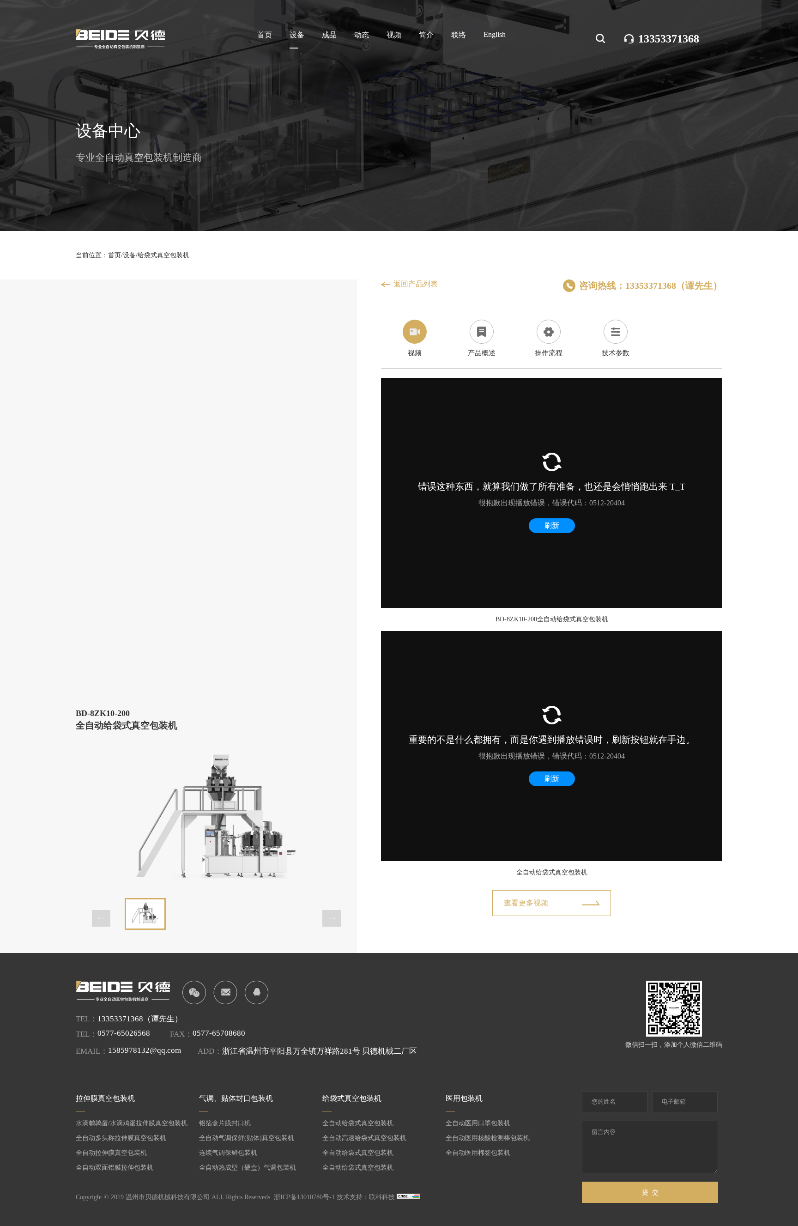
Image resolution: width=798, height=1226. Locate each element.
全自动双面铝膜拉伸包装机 (114, 1167)
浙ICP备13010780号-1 (304, 1197)
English (495, 34)
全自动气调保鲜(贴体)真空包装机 (246, 1138)
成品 (329, 35)
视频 (394, 35)
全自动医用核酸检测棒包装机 (488, 1138)
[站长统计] (408, 1197)
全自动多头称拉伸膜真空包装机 (121, 1138)
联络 (458, 35)
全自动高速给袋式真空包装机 (364, 1138)
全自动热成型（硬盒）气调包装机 (247, 1167)
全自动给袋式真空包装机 (357, 1123)
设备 (297, 35)
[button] (101, 918)
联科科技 (382, 1197)
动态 (361, 35)
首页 (264, 35)
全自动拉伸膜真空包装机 (111, 1152)
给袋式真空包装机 (163, 255)
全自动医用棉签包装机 (478, 1152)
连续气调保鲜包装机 (228, 1152)
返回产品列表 (415, 284)
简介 (426, 35)
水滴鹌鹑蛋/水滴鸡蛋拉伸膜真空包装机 (131, 1123)
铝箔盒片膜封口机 (225, 1123)
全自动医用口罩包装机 (478, 1123)
